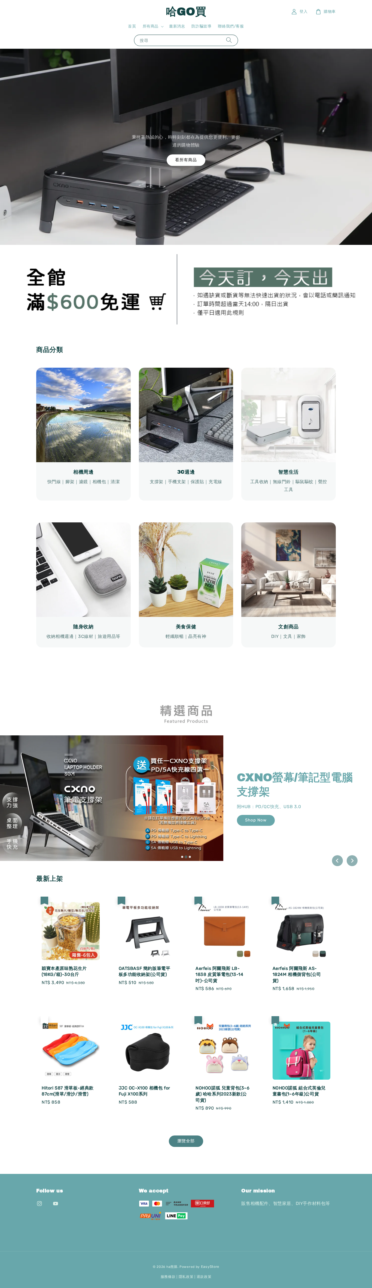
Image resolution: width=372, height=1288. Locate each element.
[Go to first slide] (352, 860)
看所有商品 (186, 159)
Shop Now (278, 813)
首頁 (132, 26)
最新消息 (177, 26)
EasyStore (210, 1267)
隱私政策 (186, 1277)
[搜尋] (229, 40)
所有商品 (150, 26)
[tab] (182, 857)
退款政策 (204, 1277)
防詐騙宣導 (201, 26)
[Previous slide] (337, 860)
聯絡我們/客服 (231, 26)
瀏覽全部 (186, 1140)
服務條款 (168, 1277)
